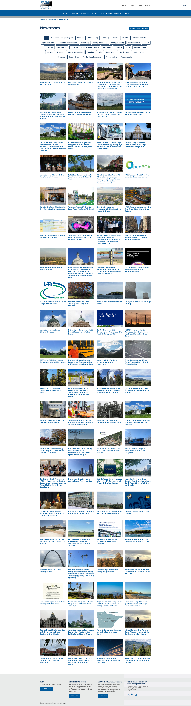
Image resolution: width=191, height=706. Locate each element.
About (64, 13)
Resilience (124, 52)
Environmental (134, 43)
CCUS (115, 38)
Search (147, 5)
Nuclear (60, 52)
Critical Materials (139, 38)
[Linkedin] (132, 694)
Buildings (106, 38)
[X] (128, 694)
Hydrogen (107, 47)
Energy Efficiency (100, 43)
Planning (90, 52)
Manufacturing (140, 47)
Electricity (85, 43)
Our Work (74, 13)
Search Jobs (46, 689)
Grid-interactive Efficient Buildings (85, 47)
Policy (94, 13)
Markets (50, 52)
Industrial (118, 47)
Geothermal (62, 47)
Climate (125, 38)
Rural (135, 52)
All (46, 38)
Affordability (93, 38)
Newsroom (63, 20)
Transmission (111, 57)
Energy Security (117, 43)
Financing (49, 47)
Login (140, 5)
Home (124, 5)
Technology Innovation (92, 57)
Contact (132, 5)
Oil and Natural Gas (75, 52)
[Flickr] (135, 694)
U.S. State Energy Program (110, 13)
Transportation (126, 57)
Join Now (103, 696)
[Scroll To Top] (187, 704)
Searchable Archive (140, 28)
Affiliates (80, 38)
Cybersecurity (48, 43)
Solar (142, 52)
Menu (184, 5)
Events (126, 13)
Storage (61, 57)
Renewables (111, 52)
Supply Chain (74, 57)
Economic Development (67, 43)
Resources (85, 13)
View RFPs (74, 696)
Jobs (128, 47)
